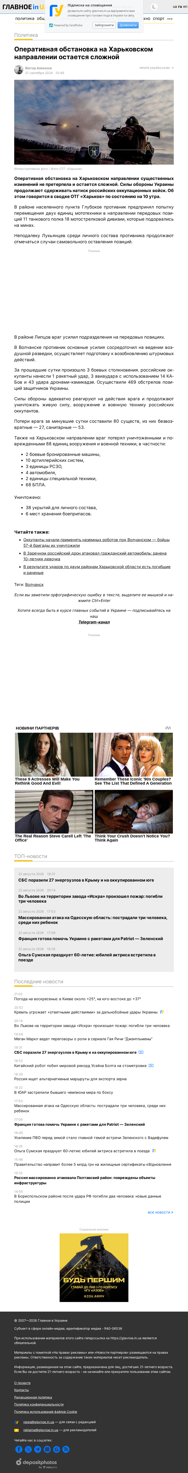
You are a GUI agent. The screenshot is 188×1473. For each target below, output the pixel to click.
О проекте (22, 1383)
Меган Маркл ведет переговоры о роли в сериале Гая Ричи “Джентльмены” (83, 1036)
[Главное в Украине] (26, 7)
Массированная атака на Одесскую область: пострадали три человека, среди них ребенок (90, 1106)
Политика (24, 18)
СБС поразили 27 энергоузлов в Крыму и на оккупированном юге (76, 1050)
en (185, 6)
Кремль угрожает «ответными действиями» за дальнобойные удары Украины (86, 1010)
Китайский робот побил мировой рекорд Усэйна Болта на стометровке (81, 1063)
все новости (159, 1212)
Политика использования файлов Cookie (45, 1412)
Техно (144, 18)
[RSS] (65, 1449)
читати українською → (156, 68)
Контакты (21, 1390)
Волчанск (34, 584)
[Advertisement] (94, 291)
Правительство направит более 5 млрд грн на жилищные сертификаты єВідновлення (92, 1162)
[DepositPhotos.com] (36, 1464)
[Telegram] (37, 1449)
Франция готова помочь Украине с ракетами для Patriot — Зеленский (79, 1122)
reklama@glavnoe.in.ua (40, 1430)
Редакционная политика (33, 1397)
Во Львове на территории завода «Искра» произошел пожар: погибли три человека (92, 1023)
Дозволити (128, 25)
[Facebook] (18, 1449)
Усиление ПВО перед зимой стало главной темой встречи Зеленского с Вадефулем (91, 1135)
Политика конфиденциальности (39, 1404)
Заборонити (104, 25)
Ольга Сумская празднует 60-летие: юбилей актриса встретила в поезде (82, 1148)
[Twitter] (28, 1449)
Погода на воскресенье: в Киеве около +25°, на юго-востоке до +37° (77, 996)
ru (180, 6)
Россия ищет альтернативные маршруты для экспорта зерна (70, 1076)
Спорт (159, 18)
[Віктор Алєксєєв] (18, 73)
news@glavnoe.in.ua (38, 1422)
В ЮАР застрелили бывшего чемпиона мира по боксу (63, 1090)
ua (175, 6)
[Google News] (56, 1449)
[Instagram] (47, 1449)
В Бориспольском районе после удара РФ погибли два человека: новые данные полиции (87, 1197)
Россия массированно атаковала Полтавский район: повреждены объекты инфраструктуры (84, 1178)
